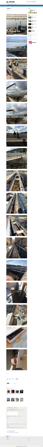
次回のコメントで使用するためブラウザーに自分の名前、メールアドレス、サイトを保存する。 (16, 424)
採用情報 (7, 438)
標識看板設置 (8, 401)
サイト (7, 421)
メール (8, 419)
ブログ (7, 373)
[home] (0, 5)
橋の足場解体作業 (17, 401)
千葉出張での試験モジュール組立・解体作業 (13, 432)
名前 (7, 417)
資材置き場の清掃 (21, 401)
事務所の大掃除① (12, 401)
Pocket (14, 383)
